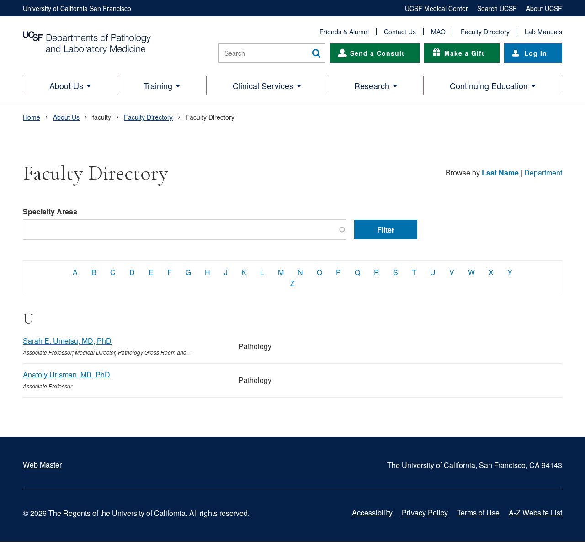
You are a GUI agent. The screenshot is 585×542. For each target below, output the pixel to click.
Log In (535, 53)
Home (31, 117)
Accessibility (372, 512)
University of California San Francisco (77, 8)
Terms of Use (478, 512)
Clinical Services (263, 85)
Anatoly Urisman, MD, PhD (66, 374)
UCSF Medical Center (436, 8)
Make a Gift (464, 53)
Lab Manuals (543, 31)
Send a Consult (377, 53)
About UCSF (544, 8)
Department (543, 172)
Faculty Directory (485, 31)
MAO (438, 31)
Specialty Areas (50, 211)
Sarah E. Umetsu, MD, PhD (67, 340)
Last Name (500, 172)
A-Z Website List (535, 512)
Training (158, 85)
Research (371, 85)
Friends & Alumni (344, 31)
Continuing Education (489, 85)
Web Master (42, 464)
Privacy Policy (425, 512)
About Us (66, 85)
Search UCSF (497, 8)
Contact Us (400, 31)
